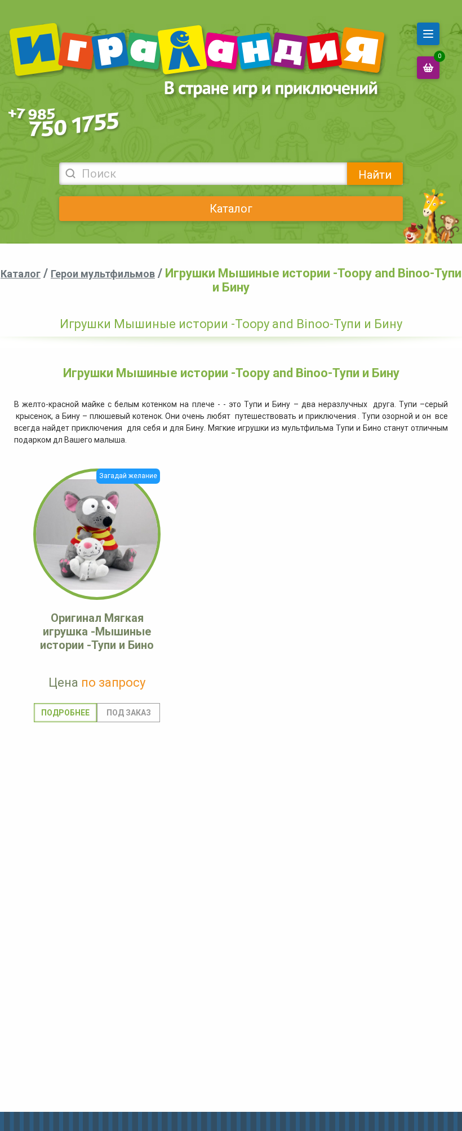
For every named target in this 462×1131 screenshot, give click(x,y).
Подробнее (65, 712)
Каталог (231, 208)
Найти (375, 175)
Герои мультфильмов (103, 274)
